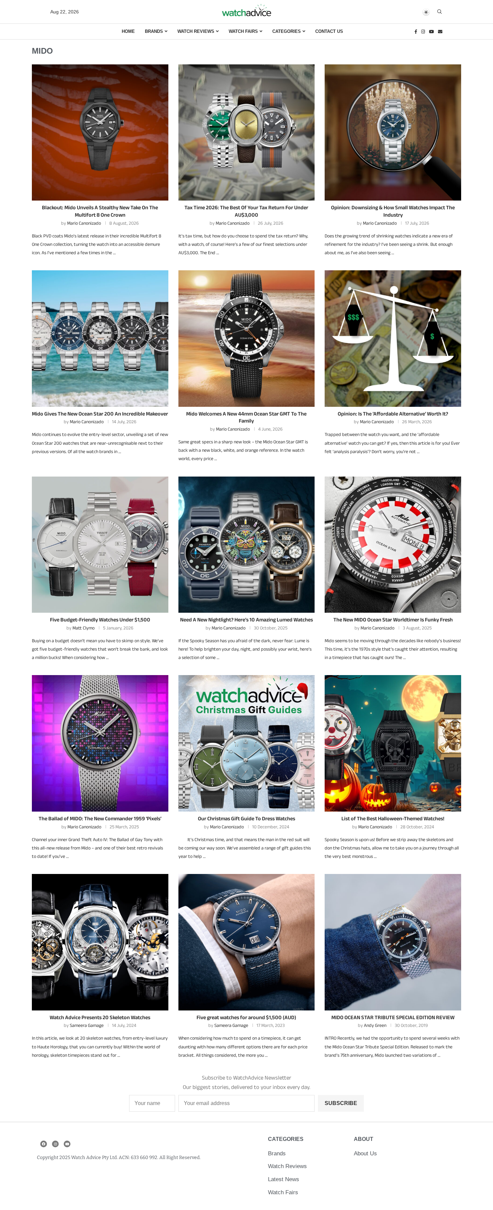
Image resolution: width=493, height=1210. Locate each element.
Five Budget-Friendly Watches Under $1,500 (100, 619)
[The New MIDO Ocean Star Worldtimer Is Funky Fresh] (393, 545)
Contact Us (329, 31)
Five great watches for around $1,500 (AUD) (246, 1017)
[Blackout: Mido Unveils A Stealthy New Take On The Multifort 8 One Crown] (100, 132)
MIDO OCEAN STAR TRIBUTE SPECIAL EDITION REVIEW (393, 1017)
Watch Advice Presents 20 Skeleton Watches (100, 1017)
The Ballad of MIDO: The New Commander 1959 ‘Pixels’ (100, 818)
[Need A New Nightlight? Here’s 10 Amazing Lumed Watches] (246, 545)
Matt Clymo (83, 627)
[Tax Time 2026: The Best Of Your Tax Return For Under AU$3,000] (246, 132)
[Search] (439, 11)
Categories (286, 31)
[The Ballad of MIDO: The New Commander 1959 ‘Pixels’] (100, 743)
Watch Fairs (243, 31)
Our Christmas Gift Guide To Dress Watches (246, 818)
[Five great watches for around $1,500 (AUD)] (246, 942)
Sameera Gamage (87, 1025)
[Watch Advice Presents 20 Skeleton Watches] (100, 942)
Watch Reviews (195, 31)
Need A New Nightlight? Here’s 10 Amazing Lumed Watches (246, 619)
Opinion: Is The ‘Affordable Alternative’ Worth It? (393, 414)
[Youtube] (431, 31)
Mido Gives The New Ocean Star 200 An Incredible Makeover (100, 414)
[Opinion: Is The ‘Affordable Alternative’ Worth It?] (393, 338)
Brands (154, 31)
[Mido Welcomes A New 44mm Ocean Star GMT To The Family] (246, 338)
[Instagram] (423, 31)
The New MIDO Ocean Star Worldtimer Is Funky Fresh (393, 619)
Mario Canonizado (84, 223)
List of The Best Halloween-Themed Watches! (392, 818)
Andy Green (375, 1025)
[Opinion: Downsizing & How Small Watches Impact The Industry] (393, 132)
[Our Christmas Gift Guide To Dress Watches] (246, 743)
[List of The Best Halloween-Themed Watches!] (393, 743)
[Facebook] (416, 31)
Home (128, 31)
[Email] (440, 31)
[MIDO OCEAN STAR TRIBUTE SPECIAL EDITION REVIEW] (393, 942)
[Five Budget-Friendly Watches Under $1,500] (100, 545)
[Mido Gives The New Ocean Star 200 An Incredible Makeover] (100, 338)
